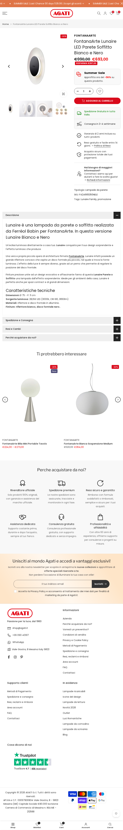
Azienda (67, 618)
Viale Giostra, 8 (20, 649)
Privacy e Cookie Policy (75, 640)
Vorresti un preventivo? (76, 629)
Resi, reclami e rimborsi (75, 656)
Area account (70, 661)
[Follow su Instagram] (15, 657)
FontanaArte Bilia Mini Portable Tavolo (24, 443)
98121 (46, 649)
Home (5, 24)
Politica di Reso (102, 145)
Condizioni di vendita (74, 634)
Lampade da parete (96, 190)
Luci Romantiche (72, 718)
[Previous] (9, 66)
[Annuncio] (41, 4)
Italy (41, 649)
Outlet (66, 713)
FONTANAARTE (85, 36)
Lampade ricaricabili (74, 691)
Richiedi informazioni (98, 180)
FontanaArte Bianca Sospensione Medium (88, 443)
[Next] (62, 66)
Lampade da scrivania (75, 729)
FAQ (65, 667)
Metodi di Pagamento (75, 645)
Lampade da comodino (76, 723)
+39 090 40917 (20, 635)
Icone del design (72, 696)
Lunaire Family (89, 199)
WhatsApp (18, 642)
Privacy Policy (38, 591)
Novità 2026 (69, 707)
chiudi (121, 3)
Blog (65, 734)
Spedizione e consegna (76, 651)
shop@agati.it (20, 628)
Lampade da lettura (74, 702)
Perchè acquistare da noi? (77, 624)
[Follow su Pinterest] (21, 657)
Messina (33, 649)
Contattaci (69, 672)
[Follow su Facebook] (8, 657)
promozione (104, 199)
